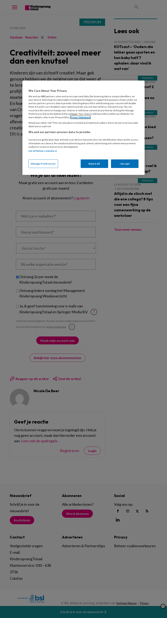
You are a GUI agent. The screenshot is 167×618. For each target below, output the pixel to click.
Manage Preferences (43, 163)
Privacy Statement (80, 117)
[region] (83, 127)
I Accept (125, 163)
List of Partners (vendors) (43, 150)
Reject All (94, 163)
